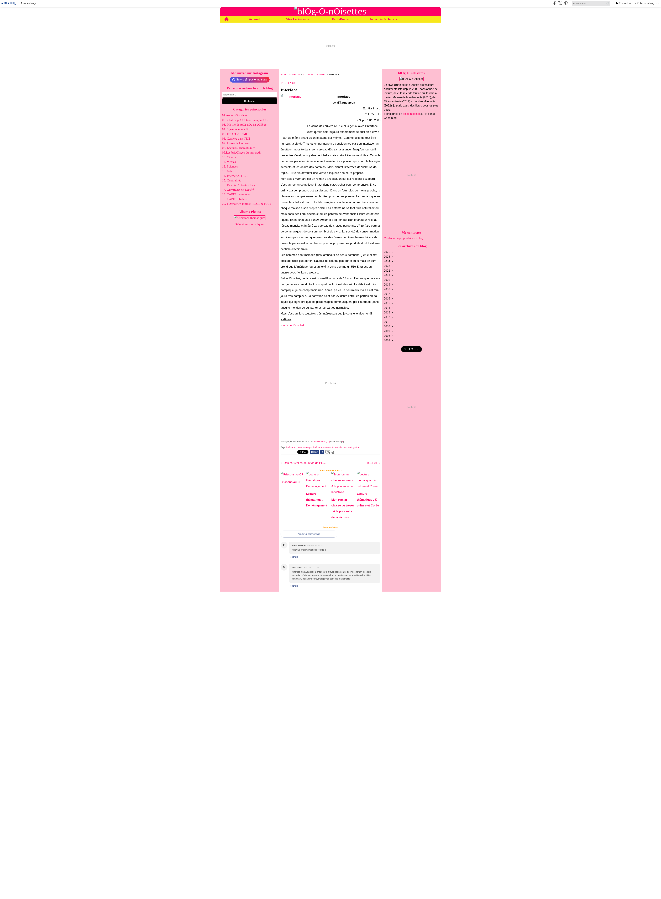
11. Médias (229, 162)
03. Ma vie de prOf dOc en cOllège (244, 124)
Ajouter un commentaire (309, 534)
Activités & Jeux (382, 19)
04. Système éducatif (235, 129)
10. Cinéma (229, 157)
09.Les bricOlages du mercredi (241, 152)
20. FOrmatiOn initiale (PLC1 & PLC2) (247, 203)
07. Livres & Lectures (236, 143)
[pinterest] (566, 3)
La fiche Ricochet (293, 325)
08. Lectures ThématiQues (238, 148)
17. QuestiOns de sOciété (238, 189)
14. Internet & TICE (235, 175)
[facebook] (554, 3)
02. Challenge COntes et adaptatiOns (245, 120)
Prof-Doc (338, 19)
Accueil (254, 19)
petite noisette (411, 113)
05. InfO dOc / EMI (234, 134)
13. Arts (227, 171)
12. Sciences (230, 166)
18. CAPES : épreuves (236, 194)
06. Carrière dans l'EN (236, 138)
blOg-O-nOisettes (290, 74)
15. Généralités (231, 180)
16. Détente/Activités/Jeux (238, 185)
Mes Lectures (296, 19)
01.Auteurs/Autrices (234, 115)
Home (227, 17)
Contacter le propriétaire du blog (403, 238)
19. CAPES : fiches (234, 199)
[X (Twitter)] (560, 3)
